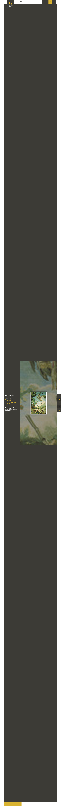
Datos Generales (9, 804)
